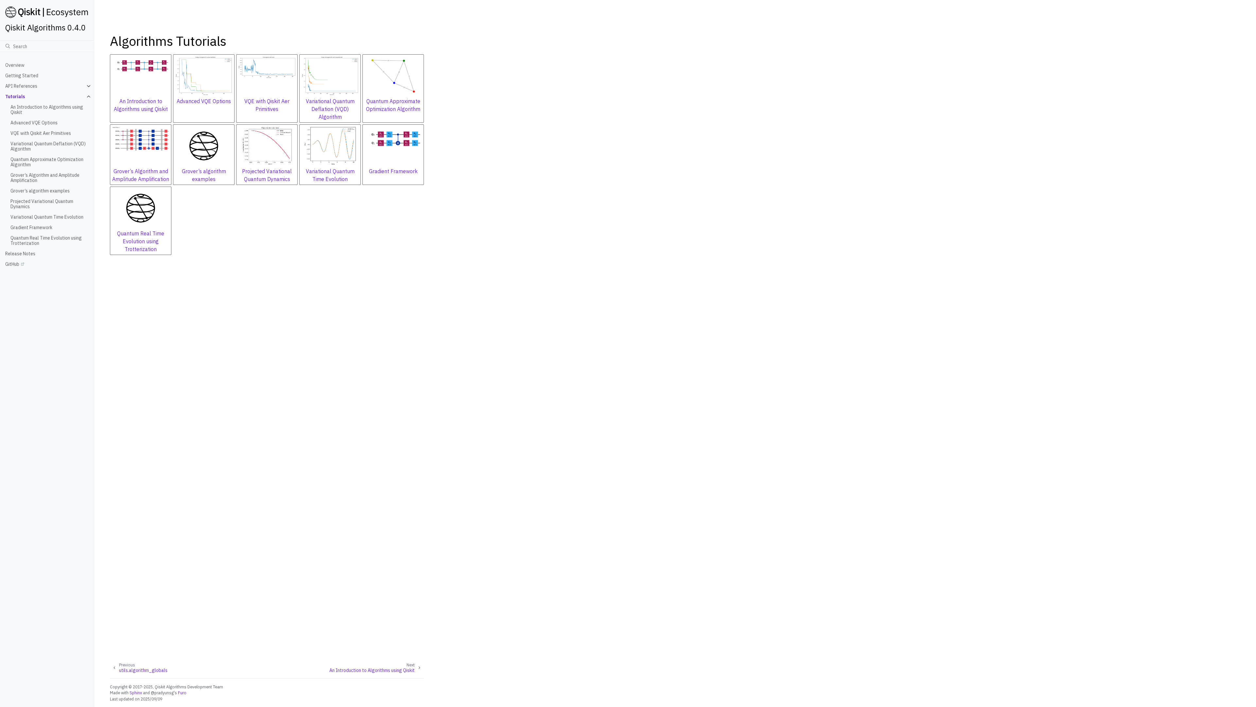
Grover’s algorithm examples (40, 191)
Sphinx (136, 692)
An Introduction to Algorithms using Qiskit (46, 109)
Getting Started (21, 76)
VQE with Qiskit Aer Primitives (40, 133)
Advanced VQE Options (34, 123)
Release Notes (20, 254)
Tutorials (15, 97)
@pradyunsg (162, 692)
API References (21, 86)
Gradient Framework (31, 227)
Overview (15, 65)
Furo (182, 692)
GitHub (12, 264)
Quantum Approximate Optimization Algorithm (46, 162)
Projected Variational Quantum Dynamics (41, 203)
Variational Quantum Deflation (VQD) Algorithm (48, 146)
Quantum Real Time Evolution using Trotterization (46, 240)
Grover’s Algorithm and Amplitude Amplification (44, 177)
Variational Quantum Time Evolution (46, 217)
